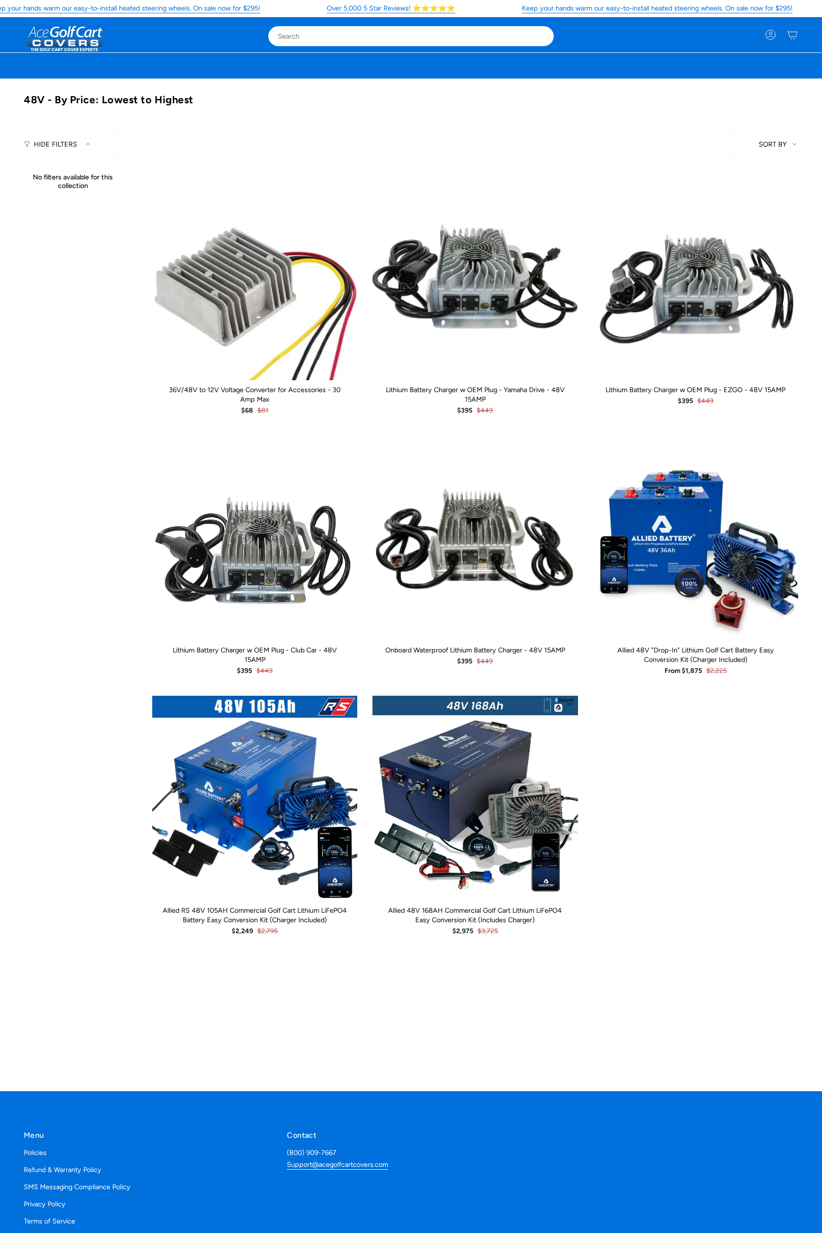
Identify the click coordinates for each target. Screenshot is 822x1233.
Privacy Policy (45, 1204)
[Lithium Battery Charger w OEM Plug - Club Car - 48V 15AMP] (254, 538)
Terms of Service (49, 1221)
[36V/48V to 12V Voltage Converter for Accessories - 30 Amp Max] (254, 277)
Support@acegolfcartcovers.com (337, 1164)
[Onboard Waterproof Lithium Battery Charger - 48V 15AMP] (474, 538)
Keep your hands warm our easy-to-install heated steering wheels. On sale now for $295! (657, 8)
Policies (35, 1152)
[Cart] (792, 35)
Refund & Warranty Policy (62, 1169)
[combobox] (403, 36)
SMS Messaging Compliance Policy (77, 1187)
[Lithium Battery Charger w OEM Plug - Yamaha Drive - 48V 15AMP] (474, 277)
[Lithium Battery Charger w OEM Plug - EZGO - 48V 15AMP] (695, 277)
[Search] (540, 36)
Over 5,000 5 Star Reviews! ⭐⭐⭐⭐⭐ (391, 8)
